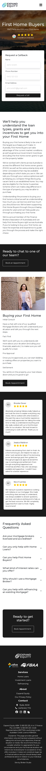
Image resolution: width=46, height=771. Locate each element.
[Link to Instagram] (21, 712)
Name (7, 60)
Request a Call (23, 95)
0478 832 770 (24, 708)
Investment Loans (23, 680)
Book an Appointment (15, 263)
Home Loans (23, 677)
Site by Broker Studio (23, 763)
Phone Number (11, 71)
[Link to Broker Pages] (28, 712)
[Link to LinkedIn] (25, 712)
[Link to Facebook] (17, 712)
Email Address (10, 83)
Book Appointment (15, 383)
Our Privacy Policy (23, 697)
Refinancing (23, 684)
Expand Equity (23, 693)
